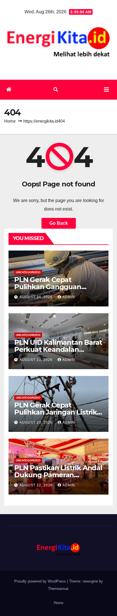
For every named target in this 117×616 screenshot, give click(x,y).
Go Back (58, 223)
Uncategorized (28, 272)
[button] (55, 89)
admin (68, 297)
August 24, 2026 (37, 297)
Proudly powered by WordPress (40, 581)
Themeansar (58, 588)
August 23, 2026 (37, 360)
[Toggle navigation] (106, 89)
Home (10, 121)
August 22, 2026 (37, 485)
